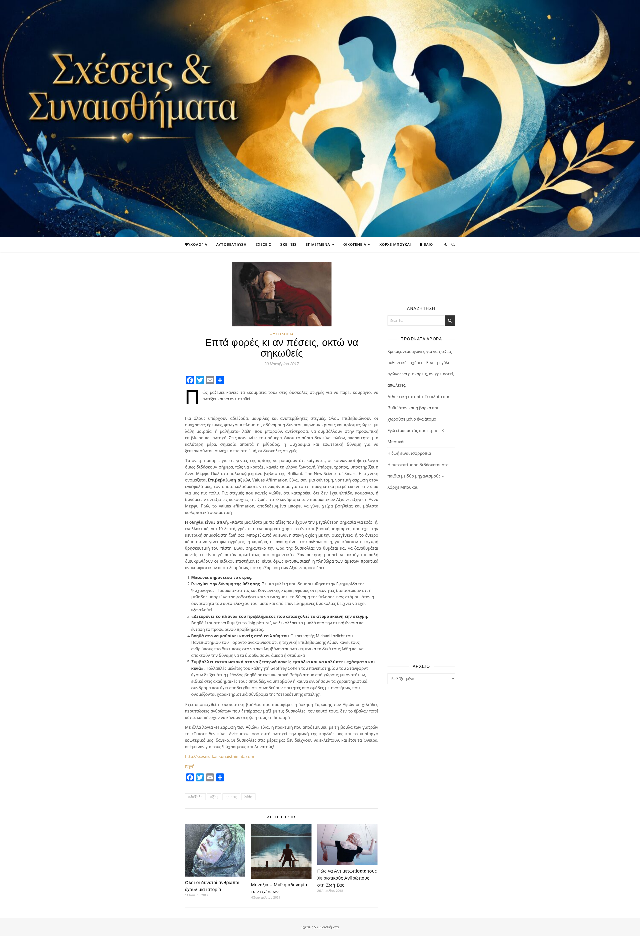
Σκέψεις (288, 244)
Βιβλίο (426, 244)
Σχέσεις (263, 244)
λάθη (248, 796)
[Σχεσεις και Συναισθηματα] (320, 118)
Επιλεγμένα (318, 244)
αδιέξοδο (195, 796)
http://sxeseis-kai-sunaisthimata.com (219, 756)
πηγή (189, 766)
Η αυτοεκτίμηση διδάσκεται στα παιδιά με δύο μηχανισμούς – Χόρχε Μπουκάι (418, 476)
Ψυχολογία (196, 244)
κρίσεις (231, 796)
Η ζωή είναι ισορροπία (409, 453)
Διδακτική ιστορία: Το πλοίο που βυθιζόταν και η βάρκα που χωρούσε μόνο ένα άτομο (419, 408)
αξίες (214, 796)
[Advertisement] (421, 578)
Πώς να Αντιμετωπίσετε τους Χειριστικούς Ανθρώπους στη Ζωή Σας (347, 878)
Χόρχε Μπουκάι (395, 244)
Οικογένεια (354, 244)
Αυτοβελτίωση (231, 244)
